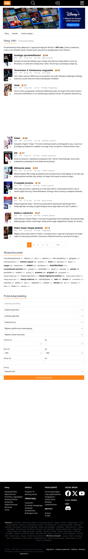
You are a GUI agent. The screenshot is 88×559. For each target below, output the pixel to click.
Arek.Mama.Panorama (35, 525)
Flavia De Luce (21, 529)
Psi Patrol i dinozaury (34, 529)
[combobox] (8, 309)
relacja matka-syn (10, 276)
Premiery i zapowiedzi (13, 497)
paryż (53, 269)
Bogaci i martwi (60, 523)
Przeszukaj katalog (26, 41)
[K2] (8, 202)
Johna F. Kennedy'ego (61, 159)
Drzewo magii (14, 536)
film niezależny (59, 258)
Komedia (44, 88)
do (46, 340)
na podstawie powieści (13, 269)
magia (6, 265)
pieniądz (63, 269)
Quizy (7, 510)
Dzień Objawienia (69, 533)
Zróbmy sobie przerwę (56, 538)
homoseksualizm (10, 262)
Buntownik (17, 523)
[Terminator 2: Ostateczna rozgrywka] (8, 75)
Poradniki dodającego (34, 505)
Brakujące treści (31, 513)
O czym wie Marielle (65, 525)
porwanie (7, 272)
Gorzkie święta (70, 538)
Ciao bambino (16, 538)
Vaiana (60, 531)
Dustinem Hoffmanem (23, 93)
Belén (71, 536)
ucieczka (7, 283)
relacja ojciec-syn (10, 279)
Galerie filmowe (11, 504)
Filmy (7, 33)
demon (27, 258)
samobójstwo (44, 279)
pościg (28, 272)
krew (50, 262)
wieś (25, 283)
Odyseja (39, 531)
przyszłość (62, 272)
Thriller (44, 171)
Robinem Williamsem (44, 91)
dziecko (45, 258)
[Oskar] (8, 143)
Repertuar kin (10, 494)
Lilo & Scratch (28, 538)
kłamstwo (60, 262)
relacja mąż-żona (27, 276)
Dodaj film (29, 503)
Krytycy (48, 513)
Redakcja (82, 549)
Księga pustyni (72, 523)
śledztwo (74, 283)
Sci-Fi (44, 73)
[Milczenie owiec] (8, 173)
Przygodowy (52, 88)
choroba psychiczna (12, 258)
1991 (20, 58)
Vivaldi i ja (22, 525)
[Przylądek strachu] (8, 188)
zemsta (56, 283)
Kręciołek (8, 527)
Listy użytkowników (53, 494)
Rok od (6, 349)
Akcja (44, 58)
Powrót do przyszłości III (36, 536)
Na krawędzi (46, 540)
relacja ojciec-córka (73, 276)
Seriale (15, 33)
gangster (73, 258)
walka (17, 283)
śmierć (14, 286)
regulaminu (24, 554)
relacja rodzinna (27, 279)
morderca (41, 265)
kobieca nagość (26, 262)
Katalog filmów (11, 492)
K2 (15, 197)
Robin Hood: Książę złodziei (28, 227)
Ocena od (8, 340)
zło (65, 283)
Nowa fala (77, 525)
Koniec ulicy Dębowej (29, 527)
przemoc (38, 272)
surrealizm (76, 279)
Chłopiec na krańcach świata (24, 533)
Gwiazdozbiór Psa (40, 538)
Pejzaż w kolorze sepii (63, 529)
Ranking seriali (31, 494)
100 (57, 245)
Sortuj (6, 367)
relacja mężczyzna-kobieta (50, 276)
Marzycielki (17, 527)
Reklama (74, 549)
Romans (52, 215)
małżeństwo (18, 266)
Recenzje (8, 507)
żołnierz (24, 286)
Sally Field (18, 219)
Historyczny (51, 156)
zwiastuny (75, 47)
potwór (19, 272)
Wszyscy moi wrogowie (47, 527)
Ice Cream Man (49, 529)
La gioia (65, 536)
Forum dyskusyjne (52, 492)
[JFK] (8, 158)
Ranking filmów (11, 499)
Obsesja (23, 536)
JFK (15, 153)
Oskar (17, 138)
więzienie (35, 283)
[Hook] (8, 90)
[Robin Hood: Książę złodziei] (8, 232)
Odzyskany (60, 527)
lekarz (70, 262)
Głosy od (7, 358)
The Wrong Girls (50, 525)
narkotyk (31, 269)
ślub (5, 286)
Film (15, 58)
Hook (17, 85)
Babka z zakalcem (23, 212)
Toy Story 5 (57, 533)
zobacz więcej (26, 33)
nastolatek (42, 269)
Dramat (43, 156)
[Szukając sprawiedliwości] (8, 60)
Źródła (47, 516)
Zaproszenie (68, 531)
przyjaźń (50, 272)
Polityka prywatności (62, 549)
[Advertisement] (44, 116)
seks (56, 279)
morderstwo (56, 265)
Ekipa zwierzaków (28, 531)
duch (36, 258)
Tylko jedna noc (70, 527)
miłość (30, 265)
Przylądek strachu (23, 183)
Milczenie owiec (22, 168)
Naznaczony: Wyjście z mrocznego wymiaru (38, 523)
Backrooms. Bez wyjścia (44, 533)
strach (65, 279)
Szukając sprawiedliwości (27, 55)
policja (73, 269)
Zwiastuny (9, 502)
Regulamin (50, 549)
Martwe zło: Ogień (50, 531)
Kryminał (50, 58)
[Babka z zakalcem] (8, 217)
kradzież (41, 262)
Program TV (30, 492)
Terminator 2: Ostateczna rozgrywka (33, 70)
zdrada (46, 283)
